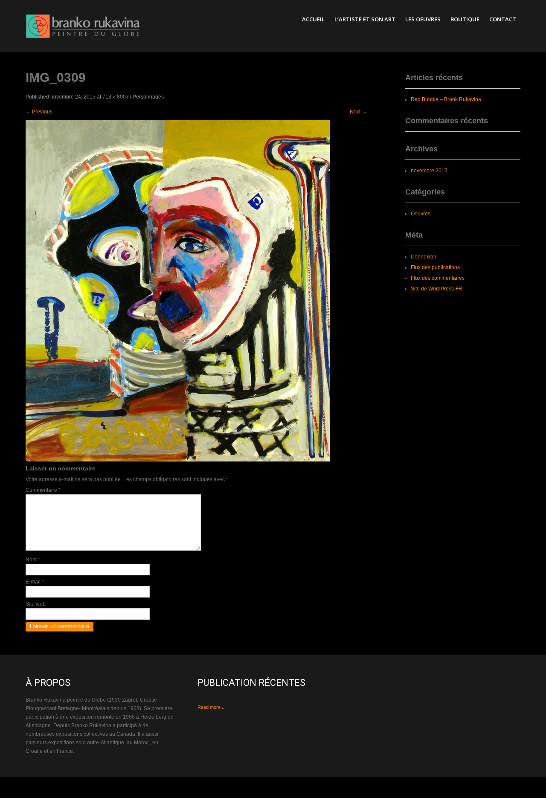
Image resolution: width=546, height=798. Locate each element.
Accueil (313, 19)
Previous (39, 112)
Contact (502, 19)
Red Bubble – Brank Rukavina (446, 99)
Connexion (423, 257)
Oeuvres (420, 214)
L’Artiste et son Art (364, 19)
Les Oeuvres (423, 19)
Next (358, 112)
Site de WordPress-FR (436, 289)
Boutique (464, 19)
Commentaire (43, 490)
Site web (36, 604)
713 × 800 (114, 97)
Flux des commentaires (438, 278)
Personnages (148, 97)
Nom (33, 560)
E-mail (35, 582)
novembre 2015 (429, 171)
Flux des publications (435, 267)
